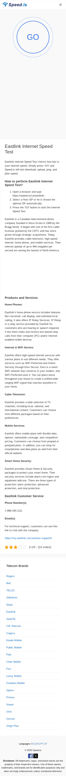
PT (41, 743)
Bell (8, 583)
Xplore (10, 690)
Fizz (8, 668)
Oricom (10, 718)
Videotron (11, 597)
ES (32, 743)
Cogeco (10, 633)
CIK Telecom (13, 626)
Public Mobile (14, 647)
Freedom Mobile (15, 683)
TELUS (10, 590)
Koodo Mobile (14, 640)
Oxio (9, 711)
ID (37, 743)
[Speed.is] (14, 5)
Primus (10, 697)
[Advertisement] (33, 102)
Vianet (10, 704)
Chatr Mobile (13, 661)
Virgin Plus (12, 725)
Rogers (10, 576)
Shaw (9, 604)
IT (46, 743)
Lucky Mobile (13, 676)
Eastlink (11, 611)
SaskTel (10, 619)
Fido (8, 654)
